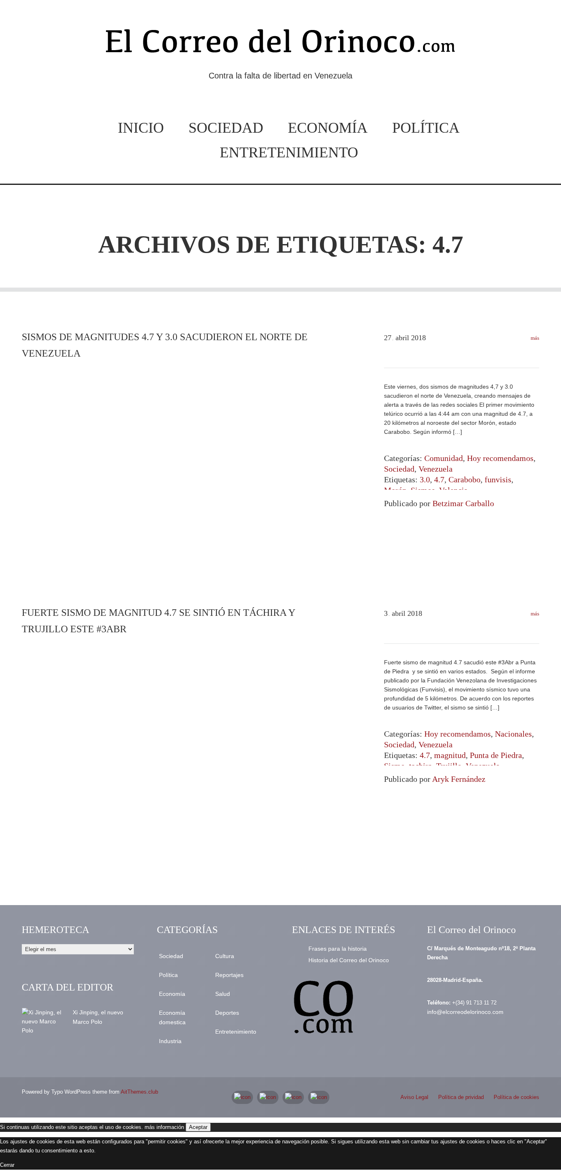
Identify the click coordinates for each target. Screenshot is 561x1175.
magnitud (450, 755)
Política (426, 128)
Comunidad (443, 458)
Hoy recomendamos (500, 458)
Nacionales (513, 733)
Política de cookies (516, 1097)
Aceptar (198, 1127)
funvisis (498, 479)
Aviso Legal (414, 1097)
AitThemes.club (139, 1092)
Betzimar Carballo (463, 503)
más (534, 338)
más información (164, 1127)
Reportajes (229, 975)
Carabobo (464, 479)
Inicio (141, 128)
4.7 (439, 479)
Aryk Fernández (458, 778)
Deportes (227, 1012)
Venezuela (435, 468)
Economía (328, 128)
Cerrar (7, 1165)
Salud (222, 994)
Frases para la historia (337, 948)
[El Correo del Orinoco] (280, 44)
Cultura (224, 956)
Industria (170, 1041)
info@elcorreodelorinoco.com (465, 1012)
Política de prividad (461, 1097)
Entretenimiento (289, 152)
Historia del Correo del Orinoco (348, 960)
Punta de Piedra (496, 755)
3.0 (425, 479)
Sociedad (226, 128)
